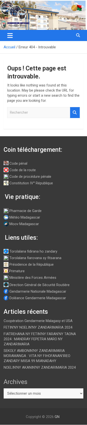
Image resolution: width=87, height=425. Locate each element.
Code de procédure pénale (30, 176)
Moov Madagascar (24, 224)
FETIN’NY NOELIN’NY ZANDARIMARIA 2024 (38, 327)
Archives (15, 381)
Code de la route (22, 170)
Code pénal (18, 163)
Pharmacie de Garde (25, 211)
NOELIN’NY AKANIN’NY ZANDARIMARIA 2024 (40, 367)
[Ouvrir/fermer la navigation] (10, 35)
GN (57, 417)
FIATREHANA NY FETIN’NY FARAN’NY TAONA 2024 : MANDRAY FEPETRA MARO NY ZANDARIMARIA (40, 339)
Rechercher (75, 112)
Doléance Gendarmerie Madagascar (37, 298)
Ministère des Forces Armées (32, 277)
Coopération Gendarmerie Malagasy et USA (38, 321)
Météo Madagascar (24, 217)
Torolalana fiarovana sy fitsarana (35, 258)
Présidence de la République (31, 264)
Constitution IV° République (31, 183)
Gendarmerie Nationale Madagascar (37, 291)
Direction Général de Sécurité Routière (39, 285)
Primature (17, 271)
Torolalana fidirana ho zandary (33, 251)
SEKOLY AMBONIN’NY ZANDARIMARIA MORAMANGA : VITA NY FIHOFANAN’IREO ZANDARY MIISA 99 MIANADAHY (37, 355)
